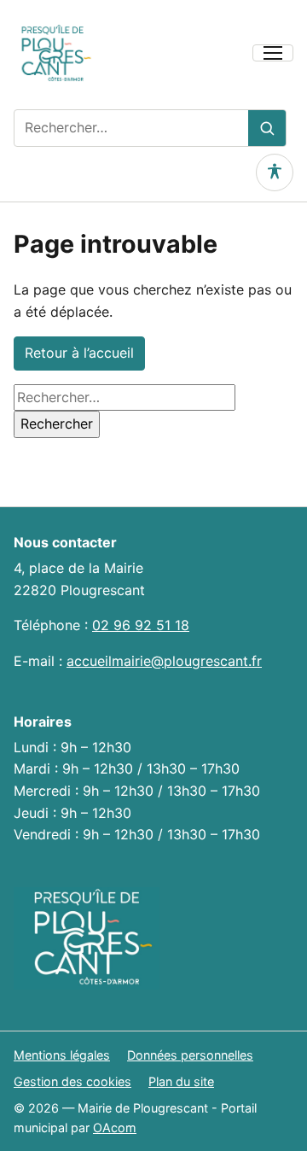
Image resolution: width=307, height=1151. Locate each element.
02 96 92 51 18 (140, 625)
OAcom (114, 1127)
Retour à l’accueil (79, 352)
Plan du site (181, 1081)
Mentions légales (62, 1055)
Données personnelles (190, 1055)
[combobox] (131, 128)
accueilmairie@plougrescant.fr (164, 660)
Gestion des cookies (72, 1081)
